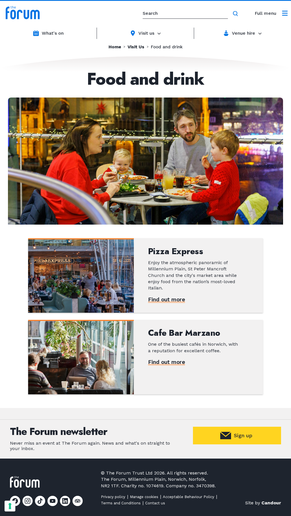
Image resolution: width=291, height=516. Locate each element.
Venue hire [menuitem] (243, 33)
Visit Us (136, 47)
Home (115, 47)
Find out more (166, 299)
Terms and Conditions (121, 503)
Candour (271, 502)
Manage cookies (144, 497)
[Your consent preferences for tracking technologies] (10, 506)
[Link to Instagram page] (27, 501)
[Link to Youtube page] (52, 501)
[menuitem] (271, 13)
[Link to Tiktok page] (40, 501)
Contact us (155, 503)
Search (236, 14)
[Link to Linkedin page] (65, 501)
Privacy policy (113, 497)
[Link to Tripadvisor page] (77, 501)
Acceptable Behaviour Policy (188, 497)
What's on (53, 33)
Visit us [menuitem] (146, 33)
